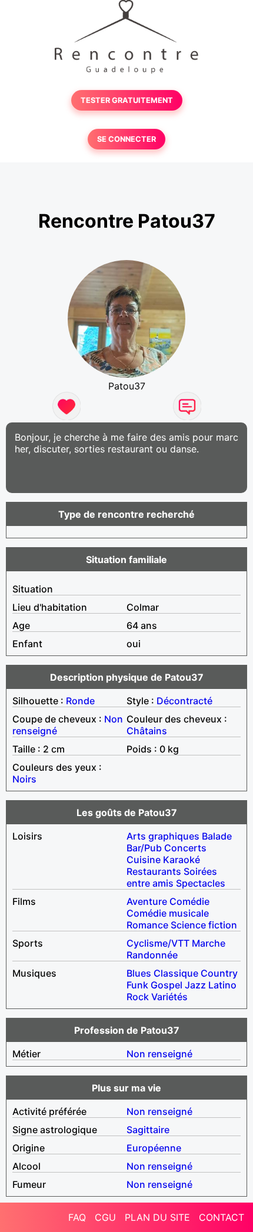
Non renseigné (159, 1054)
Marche (208, 943)
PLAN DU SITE (157, 1217)
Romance (147, 925)
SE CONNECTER (126, 139)
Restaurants (153, 871)
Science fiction (204, 925)
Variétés (169, 997)
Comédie (189, 901)
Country (219, 973)
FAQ (77, 1217)
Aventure (146, 901)
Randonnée (152, 955)
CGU (105, 1217)
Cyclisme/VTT (157, 943)
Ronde (80, 701)
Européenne (153, 1148)
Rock (137, 997)
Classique (176, 973)
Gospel (166, 985)
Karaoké (181, 859)
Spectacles (200, 883)
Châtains (146, 731)
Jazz (195, 985)
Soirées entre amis (171, 877)
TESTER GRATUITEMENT (127, 100)
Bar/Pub (144, 848)
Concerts (185, 848)
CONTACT (221, 1217)
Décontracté (184, 701)
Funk (137, 985)
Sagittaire (147, 1130)
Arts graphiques (162, 836)
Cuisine (143, 859)
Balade (217, 836)
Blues (138, 973)
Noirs (24, 779)
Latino (222, 985)
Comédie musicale (167, 913)
